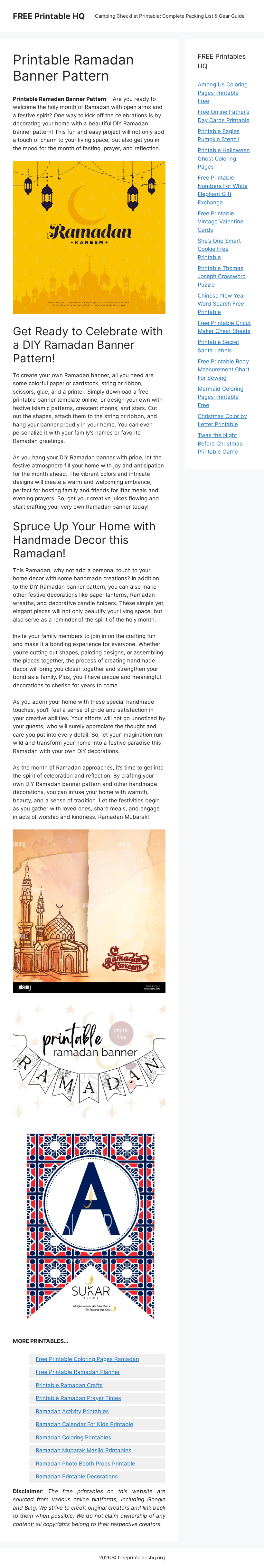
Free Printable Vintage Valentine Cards (220, 221)
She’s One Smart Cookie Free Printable (219, 249)
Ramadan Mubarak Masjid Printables (83, 1450)
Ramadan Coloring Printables (73, 1437)
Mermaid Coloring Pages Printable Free (220, 397)
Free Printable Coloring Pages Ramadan (87, 1359)
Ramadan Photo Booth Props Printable (85, 1463)
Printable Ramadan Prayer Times (78, 1398)
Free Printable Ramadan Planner (78, 1372)
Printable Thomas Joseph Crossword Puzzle (222, 276)
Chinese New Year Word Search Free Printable (221, 303)
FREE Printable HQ (49, 16)
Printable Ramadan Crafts (69, 1385)
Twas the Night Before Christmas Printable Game (220, 443)
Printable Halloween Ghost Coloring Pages (224, 158)
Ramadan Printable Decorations (77, 1476)
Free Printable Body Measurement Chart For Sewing (224, 369)
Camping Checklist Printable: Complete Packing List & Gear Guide (170, 16)
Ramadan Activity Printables (72, 1411)
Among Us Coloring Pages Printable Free (223, 92)
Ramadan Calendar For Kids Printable (84, 1424)
